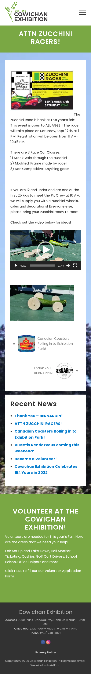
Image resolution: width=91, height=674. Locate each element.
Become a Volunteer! (36, 458)
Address (11, 620)
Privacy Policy (45, 652)
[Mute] (68, 265)
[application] (45, 250)
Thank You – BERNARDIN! (39, 415)
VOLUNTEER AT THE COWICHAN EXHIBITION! (46, 519)
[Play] (16, 265)
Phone (34, 633)
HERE (18, 570)
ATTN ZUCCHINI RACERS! (38, 423)
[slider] (42, 265)
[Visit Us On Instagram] (48, 644)
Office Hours (22, 628)
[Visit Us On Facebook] (43, 644)
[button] (82, 12)
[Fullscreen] (75, 265)
